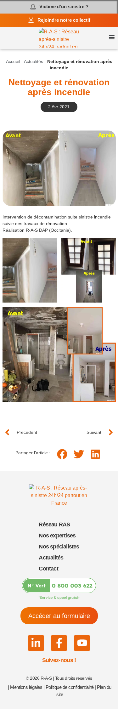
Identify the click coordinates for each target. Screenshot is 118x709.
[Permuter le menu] (112, 37)
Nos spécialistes (59, 546)
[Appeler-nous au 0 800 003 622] (59, 589)
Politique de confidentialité (70, 687)
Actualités (33, 61)
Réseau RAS (54, 524)
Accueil (13, 61)
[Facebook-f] (59, 643)
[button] (62, 454)
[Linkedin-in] (36, 643)
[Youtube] (82, 643)
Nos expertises (57, 535)
